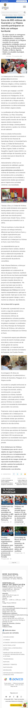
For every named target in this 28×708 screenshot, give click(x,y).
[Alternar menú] (24, 7)
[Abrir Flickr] (18, 696)
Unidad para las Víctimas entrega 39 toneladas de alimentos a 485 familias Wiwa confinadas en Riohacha (7, 513)
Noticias (20, 17)
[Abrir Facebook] (14, 696)
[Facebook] (13, 474)
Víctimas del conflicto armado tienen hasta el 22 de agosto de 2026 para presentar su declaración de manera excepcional (20, 514)
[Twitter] (17, 474)
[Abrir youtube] (6, 696)
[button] (6, 1)
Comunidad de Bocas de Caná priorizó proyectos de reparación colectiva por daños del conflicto (20, 544)
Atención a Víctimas (11, 17)
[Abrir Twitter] (10, 696)
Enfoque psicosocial (7, 533)
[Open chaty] (25, 705)
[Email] (25, 474)
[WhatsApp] (21, 474)
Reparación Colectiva (8, 503)
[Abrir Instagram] (21, 696)
